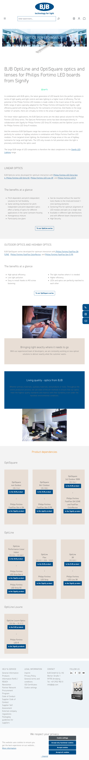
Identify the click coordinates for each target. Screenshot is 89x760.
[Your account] (79, 18)
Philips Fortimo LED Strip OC (18, 178)
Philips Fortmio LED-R (67, 178)
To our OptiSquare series (44, 293)
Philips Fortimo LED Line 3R (42, 178)
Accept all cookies (62, 752)
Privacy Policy (30, 676)
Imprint (27, 673)
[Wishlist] (73, 18)
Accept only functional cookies (62, 743)
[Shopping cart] (84, 18)
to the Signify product (16, 511)
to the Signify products (16, 646)
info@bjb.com (52, 684)
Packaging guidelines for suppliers (7, 720)
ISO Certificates (30, 684)
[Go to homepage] (44, 9)
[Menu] (4, 18)
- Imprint (44, 756)
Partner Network (9, 687)
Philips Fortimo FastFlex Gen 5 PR (59, 254)
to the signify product (44, 511)
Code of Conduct (8, 696)
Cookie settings (30, 687)
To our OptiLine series (45, 228)
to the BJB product (16, 492)
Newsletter (6, 684)
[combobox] (37, 18)
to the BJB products (16, 627)
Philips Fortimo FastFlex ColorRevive (26, 254)
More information (9, 748)
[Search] (58, 18)
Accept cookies (62, 747)
